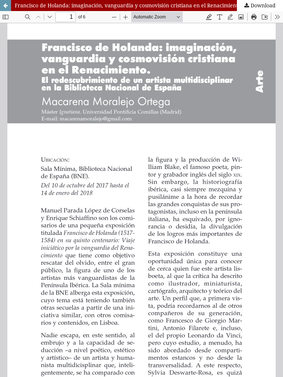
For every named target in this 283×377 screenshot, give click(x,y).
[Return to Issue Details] (5, 5)
